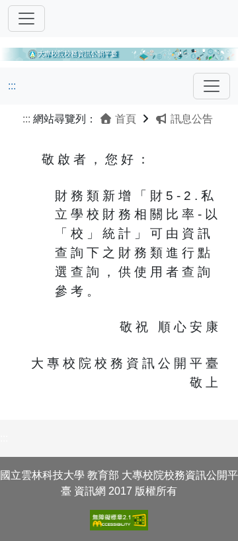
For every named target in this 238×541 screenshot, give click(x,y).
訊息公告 (190, 118)
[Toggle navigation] (26, 18)
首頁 (124, 118)
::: (12, 85)
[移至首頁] (119, 52)
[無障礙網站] (119, 520)
